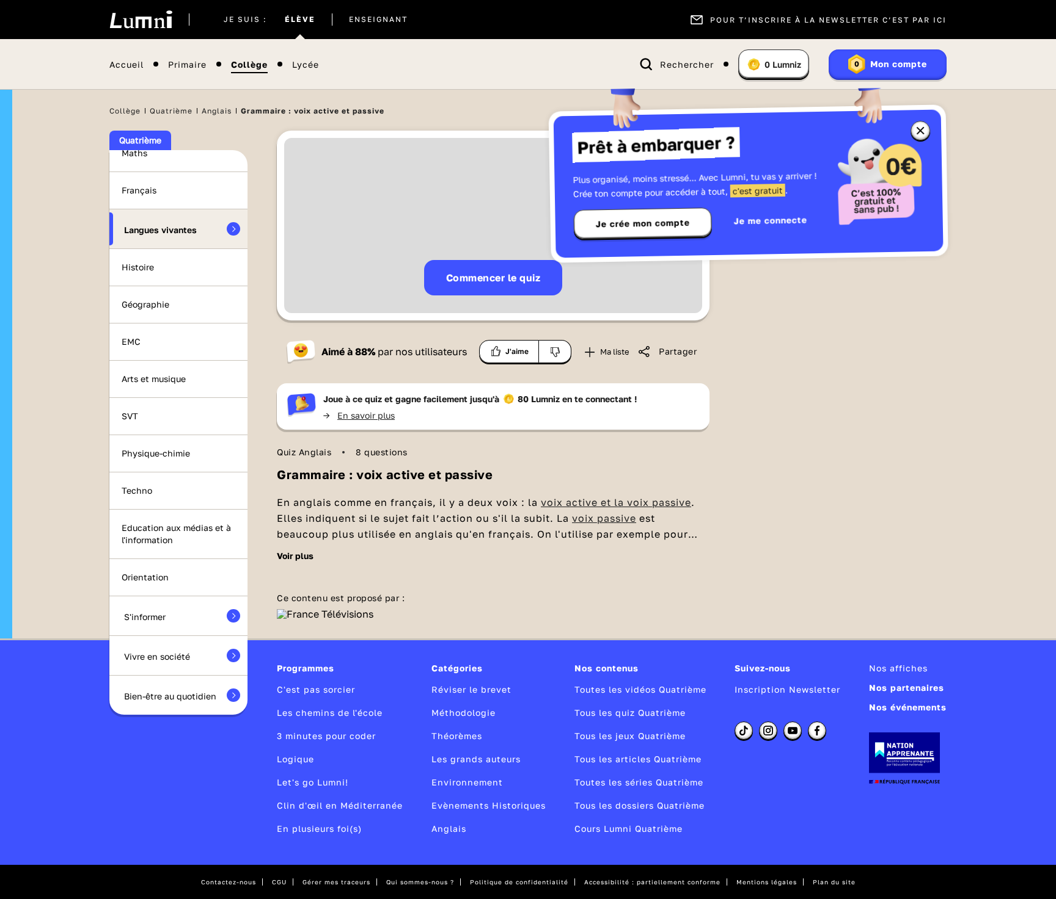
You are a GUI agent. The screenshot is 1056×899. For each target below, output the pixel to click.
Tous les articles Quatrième (638, 759)
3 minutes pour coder (326, 736)
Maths (134, 153)
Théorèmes (456, 736)
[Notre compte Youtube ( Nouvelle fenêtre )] (792, 730)
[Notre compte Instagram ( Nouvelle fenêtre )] (768, 730)
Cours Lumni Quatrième (628, 828)
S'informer (145, 617)
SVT (130, 416)
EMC (131, 341)
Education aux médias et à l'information (176, 533)
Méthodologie (463, 712)
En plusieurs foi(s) (319, 828)
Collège (249, 64)
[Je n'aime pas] (555, 351)
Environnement (467, 782)
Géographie (145, 304)
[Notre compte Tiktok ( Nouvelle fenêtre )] (744, 730)
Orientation (145, 577)
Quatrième (171, 110)
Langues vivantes (160, 230)
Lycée (305, 64)
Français (139, 190)
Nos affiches (898, 668)
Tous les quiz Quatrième (630, 712)
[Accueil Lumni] (140, 19)
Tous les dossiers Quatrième (639, 805)
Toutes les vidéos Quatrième (640, 689)
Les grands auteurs (476, 759)
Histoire (138, 267)
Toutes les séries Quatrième (638, 782)
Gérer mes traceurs (336, 882)
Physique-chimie (156, 453)
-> (359, 415)
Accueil (126, 64)
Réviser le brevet (471, 689)
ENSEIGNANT (378, 19)
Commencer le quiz (493, 278)
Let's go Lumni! (312, 782)
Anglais (217, 110)
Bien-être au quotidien (170, 696)
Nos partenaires (906, 687)
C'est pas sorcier (316, 689)
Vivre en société (157, 656)
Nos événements (908, 707)
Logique (295, 759)
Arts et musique (154, 379)
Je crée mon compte (643, 223)
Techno (137, 490)
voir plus (295, 556)
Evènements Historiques (488, 805)
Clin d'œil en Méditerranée (340, 805)
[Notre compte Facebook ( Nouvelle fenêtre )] (817, 730)
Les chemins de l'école (330, 712)
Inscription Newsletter (787, 689)
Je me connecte (770, 220)
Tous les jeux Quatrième (630, 736)
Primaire (187, 64)
